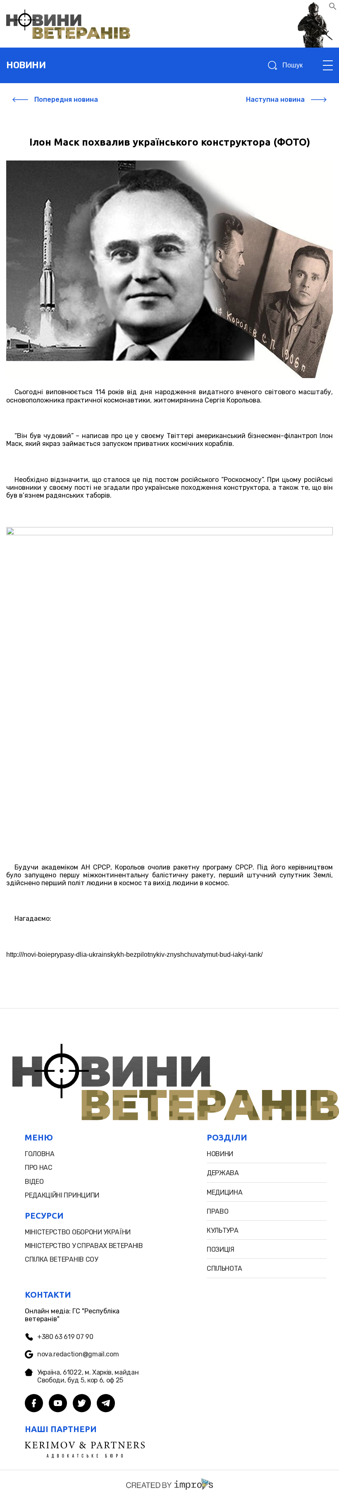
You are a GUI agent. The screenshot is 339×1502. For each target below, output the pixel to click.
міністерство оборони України (78, 1232)
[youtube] (58, 1404)
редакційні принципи (62, 1195)
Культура (222, 1230)
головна (40, 1154)
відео (34, 1182)
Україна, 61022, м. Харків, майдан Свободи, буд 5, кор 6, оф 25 (87, 1376)
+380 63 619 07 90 (65, 1337)
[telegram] (106, 1404)
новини (25, 65)
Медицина (224, 1192)
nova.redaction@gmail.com (78, 1354)
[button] (333, 8)
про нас (39, 1167)
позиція (220, 1249)
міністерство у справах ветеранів (84, 1246)
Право (217, 1211)
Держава (223, 1173)
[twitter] (82, 1404)
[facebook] (34, 1404)
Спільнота (224, 1268)
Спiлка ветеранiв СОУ (61, 1259)
